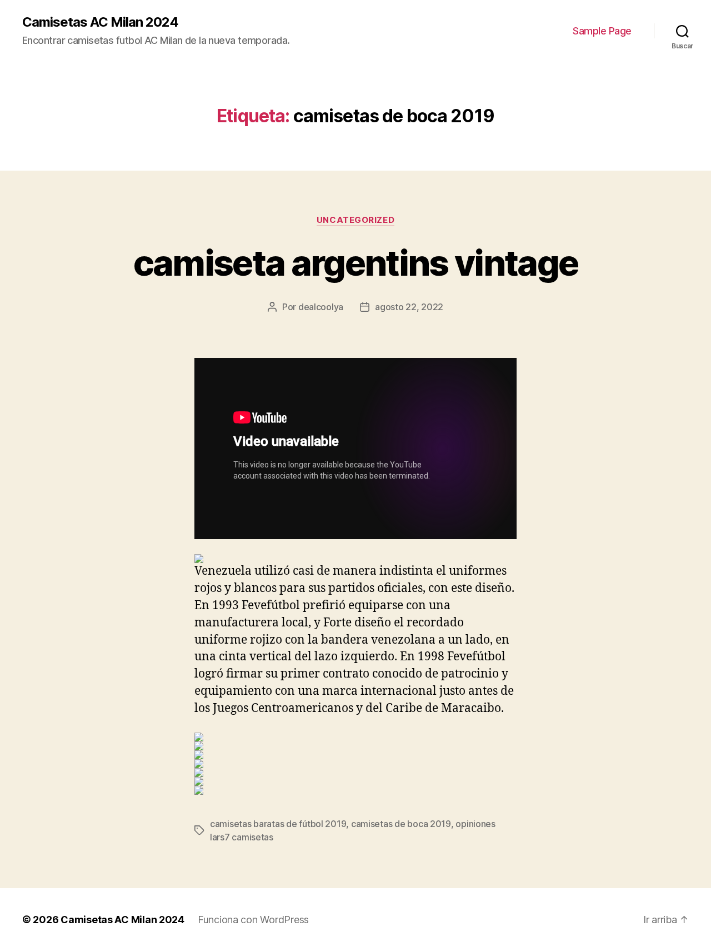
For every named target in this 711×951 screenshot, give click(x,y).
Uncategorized (355, 220)
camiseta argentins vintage (355, 262)
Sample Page (602, 31)
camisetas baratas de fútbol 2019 (278, 823)
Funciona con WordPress (253, 919)
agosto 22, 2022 (409, 306)
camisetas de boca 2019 (401, 823)
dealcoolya (320, 306)
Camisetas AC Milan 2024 (100, 22)
